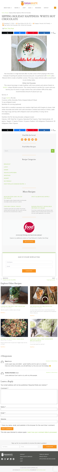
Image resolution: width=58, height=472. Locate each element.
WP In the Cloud (41, 470)
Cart (21, 461)
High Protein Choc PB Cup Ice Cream (13, 197)
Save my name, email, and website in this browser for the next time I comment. (28, 425)
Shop (24, 7)
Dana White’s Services (26, 456)
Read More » (3, 312)
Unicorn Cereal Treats (12, 206)
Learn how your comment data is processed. (42, 432)
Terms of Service (44, 454)
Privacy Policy (43, 456)
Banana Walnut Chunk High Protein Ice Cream (41, 207)
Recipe (6, 12)
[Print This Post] (3, 28)
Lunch (6, 167)
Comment (4, 388)
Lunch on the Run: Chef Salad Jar (13, 306)
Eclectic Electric (24, 470)
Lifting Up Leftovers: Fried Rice (12, 339)
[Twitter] (29, 139)
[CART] (55, 8)
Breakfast (7, 164)
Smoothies (7, 175)
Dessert (41, 23)
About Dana (7, 7)
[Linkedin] (32, 139)
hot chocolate (13, 25)
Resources (38, 7)
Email (3, 413)
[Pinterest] (36, 139)
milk (19, 25)
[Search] (52, 151)
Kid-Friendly (47, 23)
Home (3, 12)
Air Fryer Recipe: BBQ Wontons (41, 306)
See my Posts (29, 241)
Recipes (17, 7)
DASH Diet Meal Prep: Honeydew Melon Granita (41, 339)
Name (3, 407)
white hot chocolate (26, 25)
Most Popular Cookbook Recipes (14, 184)
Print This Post (9, 28)
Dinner (6, 170)
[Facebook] (22, 139)
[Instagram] (25, 139)
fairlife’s (5, 87)
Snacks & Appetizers (10, 172)
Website (3, 419)
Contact (46, 7)
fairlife (8, 25)
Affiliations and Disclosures (47, 459)
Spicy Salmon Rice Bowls (40, 196)
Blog (29, 7)
